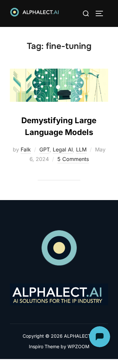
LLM (81, 149)
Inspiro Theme (44, 346)
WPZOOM (78, 346)
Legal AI (63, 149)
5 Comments (73, 159)
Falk (26, 149)
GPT (44, 149)
